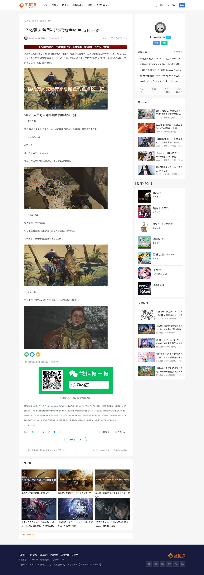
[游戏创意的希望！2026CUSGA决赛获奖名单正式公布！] (146, 343)
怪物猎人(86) (34, 361)
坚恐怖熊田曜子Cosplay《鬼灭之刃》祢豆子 (169, 169)
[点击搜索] (155, 5)
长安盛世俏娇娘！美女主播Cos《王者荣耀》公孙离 (169, 126)
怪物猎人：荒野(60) (50, 361)
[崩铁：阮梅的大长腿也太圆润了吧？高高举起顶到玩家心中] (146, 114)
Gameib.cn (32, 38)
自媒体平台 (102, 5)
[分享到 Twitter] (43, 432)
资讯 (64, 5)
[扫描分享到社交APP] (33, 432)
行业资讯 (159, 318)
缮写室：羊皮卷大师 (163, 223)
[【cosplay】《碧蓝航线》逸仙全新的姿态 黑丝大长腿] (146, 156)
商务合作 (54, 554)
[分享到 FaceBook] (38, 432)
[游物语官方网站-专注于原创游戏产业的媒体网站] (29, 5)
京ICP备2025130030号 (89, 564)
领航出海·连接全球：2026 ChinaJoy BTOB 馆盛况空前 (160, 75)
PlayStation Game (160, 274)
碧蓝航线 (157, 269)
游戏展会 (77, 5)
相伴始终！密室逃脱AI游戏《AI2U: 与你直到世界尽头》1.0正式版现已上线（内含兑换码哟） (160, 64)
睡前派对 (157, 193)
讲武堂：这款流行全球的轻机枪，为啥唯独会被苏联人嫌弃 (169, 327)
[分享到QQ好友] (54, 432)
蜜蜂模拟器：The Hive (164, 254)
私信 (164, 42)
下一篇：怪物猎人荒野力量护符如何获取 (109, 450)
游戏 (53, 5)
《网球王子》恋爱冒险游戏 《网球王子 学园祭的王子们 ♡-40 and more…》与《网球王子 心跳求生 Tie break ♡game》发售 (160, 81)
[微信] (26, 354)
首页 (45, 5)
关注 (156, 42)
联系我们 (75, 554)
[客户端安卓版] (149, 564)
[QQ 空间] (176, 564)
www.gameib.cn (29, 425)
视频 (90, 5)
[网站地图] (182, 564)
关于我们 (23, 554)
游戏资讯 (35, 21)
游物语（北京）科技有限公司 (52, 564)
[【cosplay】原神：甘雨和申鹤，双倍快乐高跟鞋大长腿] (146, 142)
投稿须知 (44, 554)
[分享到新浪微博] (49, 432)
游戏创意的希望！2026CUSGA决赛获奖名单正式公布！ (160, 58)
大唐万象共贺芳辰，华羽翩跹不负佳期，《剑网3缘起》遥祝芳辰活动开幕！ (169, 313)
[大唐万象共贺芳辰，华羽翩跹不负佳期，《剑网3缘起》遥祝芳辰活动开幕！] (146, 315)
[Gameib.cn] (160, 27)
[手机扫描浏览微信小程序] (161, 5)
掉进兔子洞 (158, 285)
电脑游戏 (156, 243)
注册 (174, 5)
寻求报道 (33, 554)
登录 (167, 5)
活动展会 (159, 346)
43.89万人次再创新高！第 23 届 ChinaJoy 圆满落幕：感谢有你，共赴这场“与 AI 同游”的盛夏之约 (160, 70)
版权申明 (65, 554)
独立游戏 (156, 197)
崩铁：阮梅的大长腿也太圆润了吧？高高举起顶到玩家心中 (169, 112)
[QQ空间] (38, 354)
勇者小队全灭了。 (161, 208)
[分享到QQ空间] (60, 432)
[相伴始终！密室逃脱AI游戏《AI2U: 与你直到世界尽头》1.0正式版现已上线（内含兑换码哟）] (146, 357)
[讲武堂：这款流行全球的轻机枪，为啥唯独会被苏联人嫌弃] (146, 329)
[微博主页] (169, 564)
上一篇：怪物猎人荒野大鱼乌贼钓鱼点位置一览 (44, 450)
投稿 (182, 5)
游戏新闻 (43, 21)
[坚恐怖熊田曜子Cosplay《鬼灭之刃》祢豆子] (146, 170)
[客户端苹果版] (156, 564)
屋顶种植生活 (159, 239)
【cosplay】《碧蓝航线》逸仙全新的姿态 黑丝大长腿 (169, 154)
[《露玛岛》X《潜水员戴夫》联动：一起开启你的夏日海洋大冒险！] (146, 371)
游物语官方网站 (40, 406)
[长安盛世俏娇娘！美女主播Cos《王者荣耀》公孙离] (146, 128)
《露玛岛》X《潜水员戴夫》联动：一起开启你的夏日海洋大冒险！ (169, 369)
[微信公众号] (162, 564)
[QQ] (32, 354)
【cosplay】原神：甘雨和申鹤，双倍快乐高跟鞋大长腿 (169, 140)
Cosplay (159, 117)
